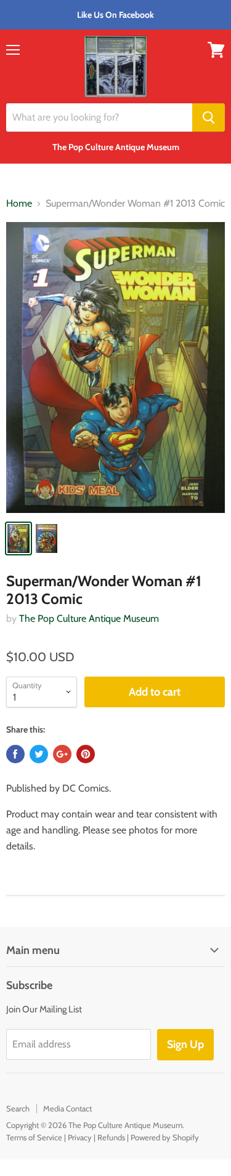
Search (18, 1108)
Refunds (111, 1137)
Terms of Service (34, 1137)
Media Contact (67, 1108)
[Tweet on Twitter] (39, 754)
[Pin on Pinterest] (85, 754)
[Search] (208, 117)
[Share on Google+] (62, 754)
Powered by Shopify (165, 1137)
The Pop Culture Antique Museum (89, 618)
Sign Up (185, 1044)
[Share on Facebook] (15, 754)
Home (19, 203)
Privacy (80, 1137)
